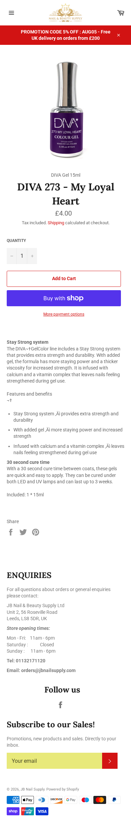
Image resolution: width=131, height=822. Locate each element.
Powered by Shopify (62, 789)
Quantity (16, 240)
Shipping (56, 222)
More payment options (63, 314)
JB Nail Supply (32, 789)
